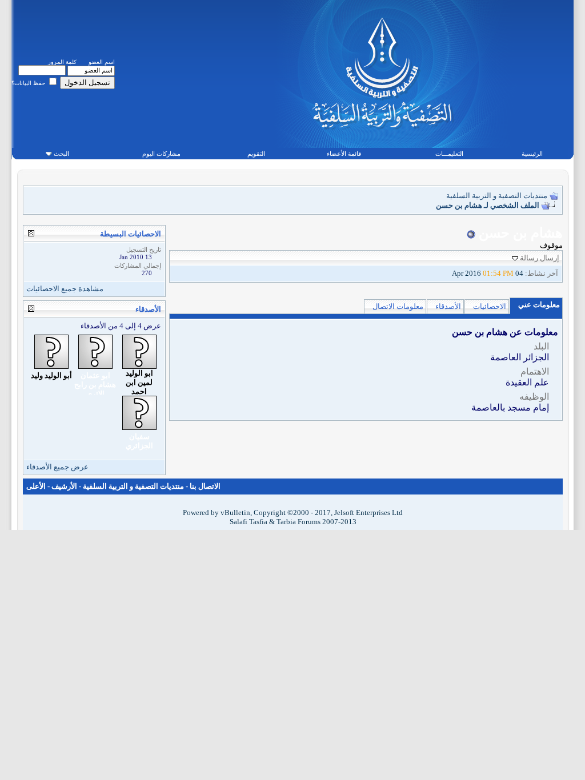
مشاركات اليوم (161, 153)
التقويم (256, 153)
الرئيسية (532, 153)
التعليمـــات (449, 153)
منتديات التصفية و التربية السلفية (496, 195)
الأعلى (36, 486)
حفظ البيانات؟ (29, 83)
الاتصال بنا (205, 486)
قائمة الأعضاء (344, 153)
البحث (61, 153)
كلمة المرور (62, 62)
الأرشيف (64, 486)
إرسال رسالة (539, 258)
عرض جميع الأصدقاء (57, 467)
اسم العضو (102, 62)
